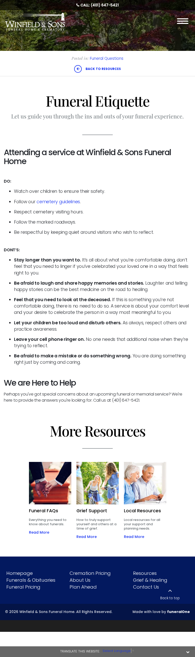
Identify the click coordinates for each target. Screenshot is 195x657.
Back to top (170, 598)
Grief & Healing (150, 580)
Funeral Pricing (23, 587)
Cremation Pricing (90, 573)
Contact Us (146, 587)
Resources (145, 573)
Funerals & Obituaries (30, 580)
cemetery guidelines (58, 202)
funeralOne (178, 611)
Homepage (19, 573)
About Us (80, 580)
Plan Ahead (83, 587)
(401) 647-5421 (105, 5)
